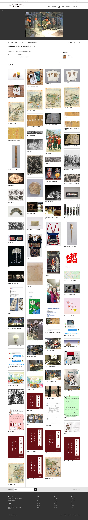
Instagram (73, 500)
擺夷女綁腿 (10, 242)
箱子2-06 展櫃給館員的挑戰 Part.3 (32, 42)
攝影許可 (38, 507)
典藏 (59, 6)
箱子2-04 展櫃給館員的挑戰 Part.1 (52, 366)
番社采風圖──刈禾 (49, 108)
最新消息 (68, 1)
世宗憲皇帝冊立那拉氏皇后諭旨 (14, 140)
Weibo (72, 507)
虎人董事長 (10, 81)
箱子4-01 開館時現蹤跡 (49, 398)
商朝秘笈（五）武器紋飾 (31, 478)
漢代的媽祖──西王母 (31, 135)
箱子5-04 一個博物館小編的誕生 (70, 294)
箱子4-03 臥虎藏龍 (30, 389)
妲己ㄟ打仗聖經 (11, 431)
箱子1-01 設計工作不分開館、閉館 (15, 345)
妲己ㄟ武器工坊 (67, 417)
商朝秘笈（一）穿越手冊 (31, 451)
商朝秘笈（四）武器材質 (68, 460)
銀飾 (9, 266)
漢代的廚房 (47, 163)
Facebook (73, 498)
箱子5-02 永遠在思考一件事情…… (70, 280)
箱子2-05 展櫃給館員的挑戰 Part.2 (33, 372)
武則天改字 (66, 217)
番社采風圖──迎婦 (49, 478)
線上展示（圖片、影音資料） (20, 42)
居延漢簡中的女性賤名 (12, 169)
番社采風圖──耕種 (68, 107)
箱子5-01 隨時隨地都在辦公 (13, 283)
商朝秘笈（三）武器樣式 (13, 459)
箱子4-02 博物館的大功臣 (13, 385)
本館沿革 (55, 500)
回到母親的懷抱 (11, 185)
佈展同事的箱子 (70, 56)
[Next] (86, 24)
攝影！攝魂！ (29, 151)
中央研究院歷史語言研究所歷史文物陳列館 (16, 6)
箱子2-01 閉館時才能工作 (32, 356)
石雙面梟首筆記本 (48, 83)
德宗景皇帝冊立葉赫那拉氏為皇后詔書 (34, 126)
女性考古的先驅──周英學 (69, 169)
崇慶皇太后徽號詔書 (68, 117)
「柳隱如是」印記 (67, 267)
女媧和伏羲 (10, 231)
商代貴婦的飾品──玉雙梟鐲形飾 (33, 229)
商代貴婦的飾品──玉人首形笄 (70, 246)
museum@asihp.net (11, 500)
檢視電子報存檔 (76, 489)
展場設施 (38, 505)
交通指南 (38, 503)
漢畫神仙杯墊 (11, 202)
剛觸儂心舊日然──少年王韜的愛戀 (71, 145)
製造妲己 (28, 424)
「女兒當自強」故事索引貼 (69, 200)
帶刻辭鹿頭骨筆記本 (12, 97)
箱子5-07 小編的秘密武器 (69, 315)
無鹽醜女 (10, 404)
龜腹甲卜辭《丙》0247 (31, 198)
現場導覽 (38, 500)
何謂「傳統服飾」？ (49, 153)
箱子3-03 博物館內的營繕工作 (32, 341)
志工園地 (60, 515)
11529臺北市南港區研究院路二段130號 (15, 498)
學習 (63, 6)
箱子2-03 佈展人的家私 (68, 364)
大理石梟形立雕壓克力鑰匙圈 (32, 86)
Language (78, 1)
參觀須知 (38, 498)
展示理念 (55, 503)
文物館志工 (47, 275)
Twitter (72, 503)
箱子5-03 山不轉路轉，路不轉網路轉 (52, 304)
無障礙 (73, 1)
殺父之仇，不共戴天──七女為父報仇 (71, 183)
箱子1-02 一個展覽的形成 (50, 350)
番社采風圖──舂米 (12, 484)
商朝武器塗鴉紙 (48, 425)
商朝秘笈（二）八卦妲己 (50, 453)
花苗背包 (28, 258)
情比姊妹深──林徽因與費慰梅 (51, 124)
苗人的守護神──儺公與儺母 (51, 181)
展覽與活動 (54, 6)
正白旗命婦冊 (29, 286)
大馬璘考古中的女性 (49, 201)
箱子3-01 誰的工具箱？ (68, 390)
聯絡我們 (55, 507)
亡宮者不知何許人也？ (31, 174)
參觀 (49, 6)
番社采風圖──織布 (31, 110)
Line (72, 501)
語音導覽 (38, 501)
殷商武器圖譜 (29, 410)
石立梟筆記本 (66, 82)
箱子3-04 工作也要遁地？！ (69, 335)
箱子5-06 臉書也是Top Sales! (32, 315)
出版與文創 (75, 6)
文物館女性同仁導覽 (31, 213)
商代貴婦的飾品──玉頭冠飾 (14, 218)
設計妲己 (65, 433)
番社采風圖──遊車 (12, 123)
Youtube (72, 505)
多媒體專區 (68, 6)
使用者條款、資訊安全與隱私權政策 (74, 515)
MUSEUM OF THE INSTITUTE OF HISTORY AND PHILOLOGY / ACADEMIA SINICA (18, 1)
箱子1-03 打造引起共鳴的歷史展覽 (70, 346)
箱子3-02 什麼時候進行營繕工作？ (15, 328)
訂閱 (35, 489)
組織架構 (55, 505)
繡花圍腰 (47, 247)
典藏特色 (55, 501)
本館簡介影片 (56, 498)
